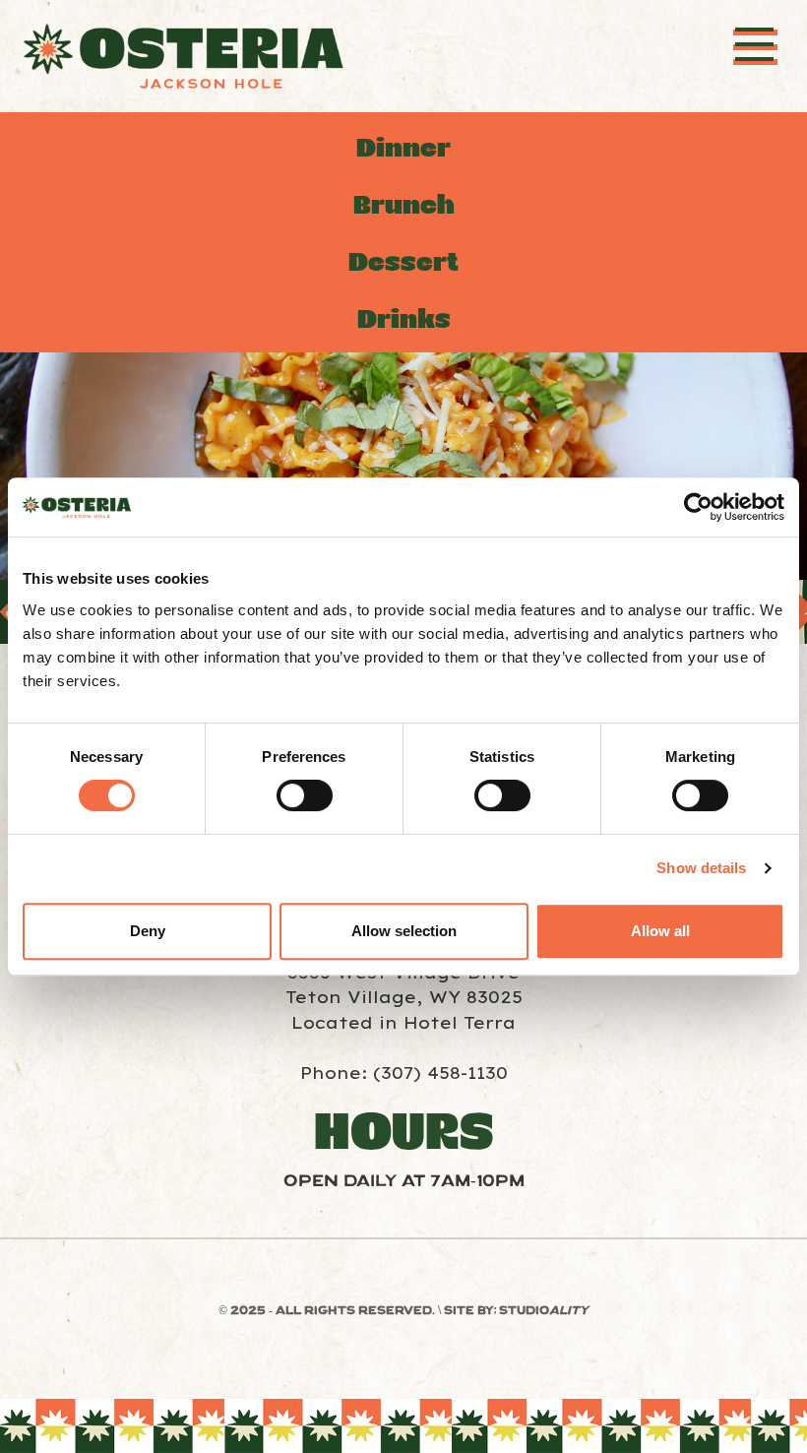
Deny (147, 930)
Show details (701, 867)
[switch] (305, 795)
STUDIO (544, 1311)
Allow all (660, 930)
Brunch (404, 205)
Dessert (403, 262)
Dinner (403, 148)
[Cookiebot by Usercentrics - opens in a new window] (698, 507)
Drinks (404, 319)
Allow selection (404, 930)
